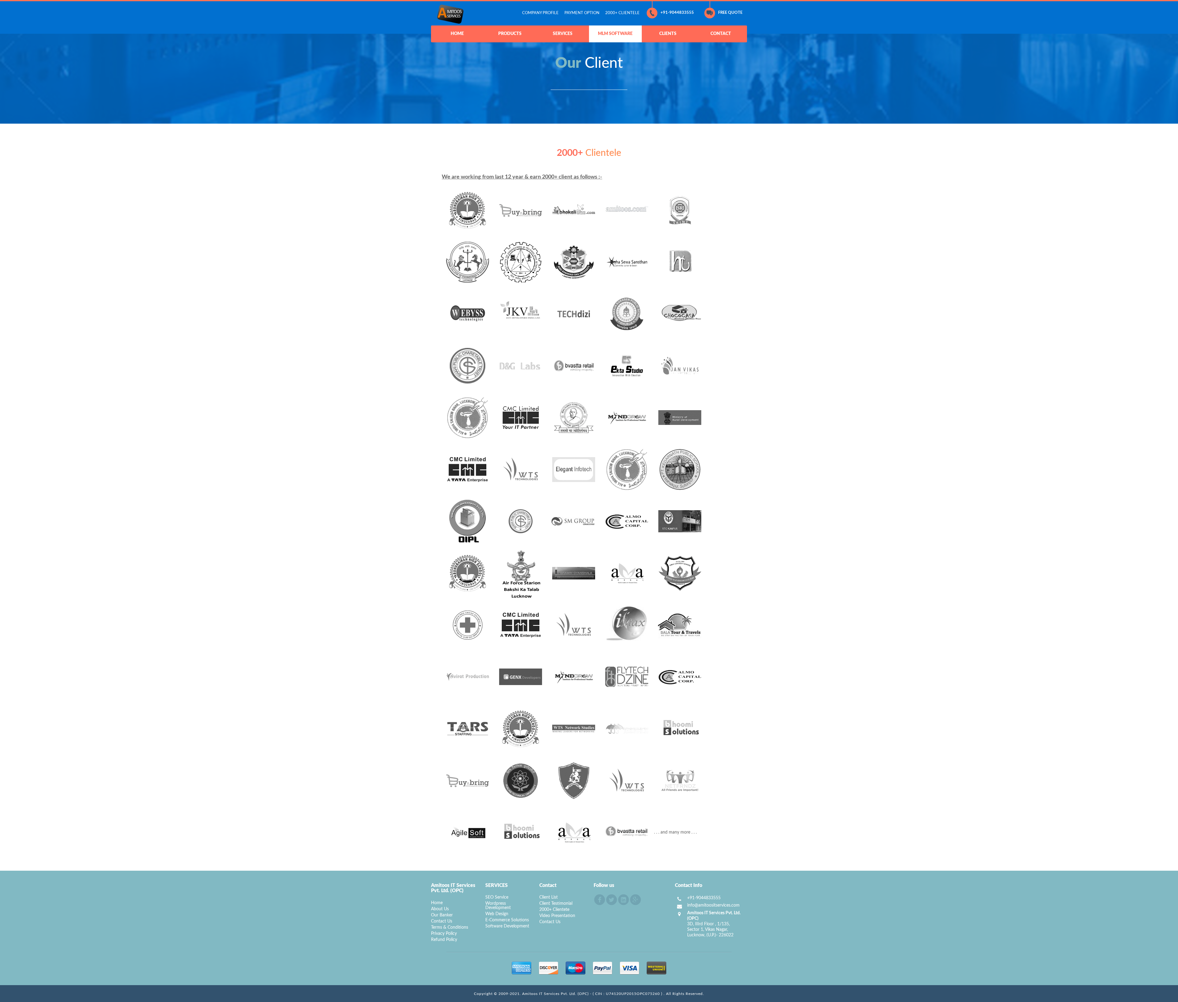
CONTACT (720, 34)
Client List (548, 897)
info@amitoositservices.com (713, 905)
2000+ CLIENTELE (622, 13)
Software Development (507, 926)
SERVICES (562, 34)
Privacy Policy (444, 933)
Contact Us (441, 921)
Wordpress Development (498, 905)
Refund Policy (444, 940)
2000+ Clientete (554, 910)
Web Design (496, 914)
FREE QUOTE (730, 13)
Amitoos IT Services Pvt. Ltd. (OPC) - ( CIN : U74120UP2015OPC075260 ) (593, 994)
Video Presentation (557, 916)
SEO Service (496, 897)
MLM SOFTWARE (615, 34)
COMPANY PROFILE (540, 13)
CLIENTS (667, 34)
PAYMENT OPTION (581, 13)
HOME (457, 34)
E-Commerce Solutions (507, 920)
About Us (440, 909)
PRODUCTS (510, 34)
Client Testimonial (555, 903)
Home (437, 903)
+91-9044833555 (677, 13)
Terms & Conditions (449, 927)
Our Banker (442, 915)
